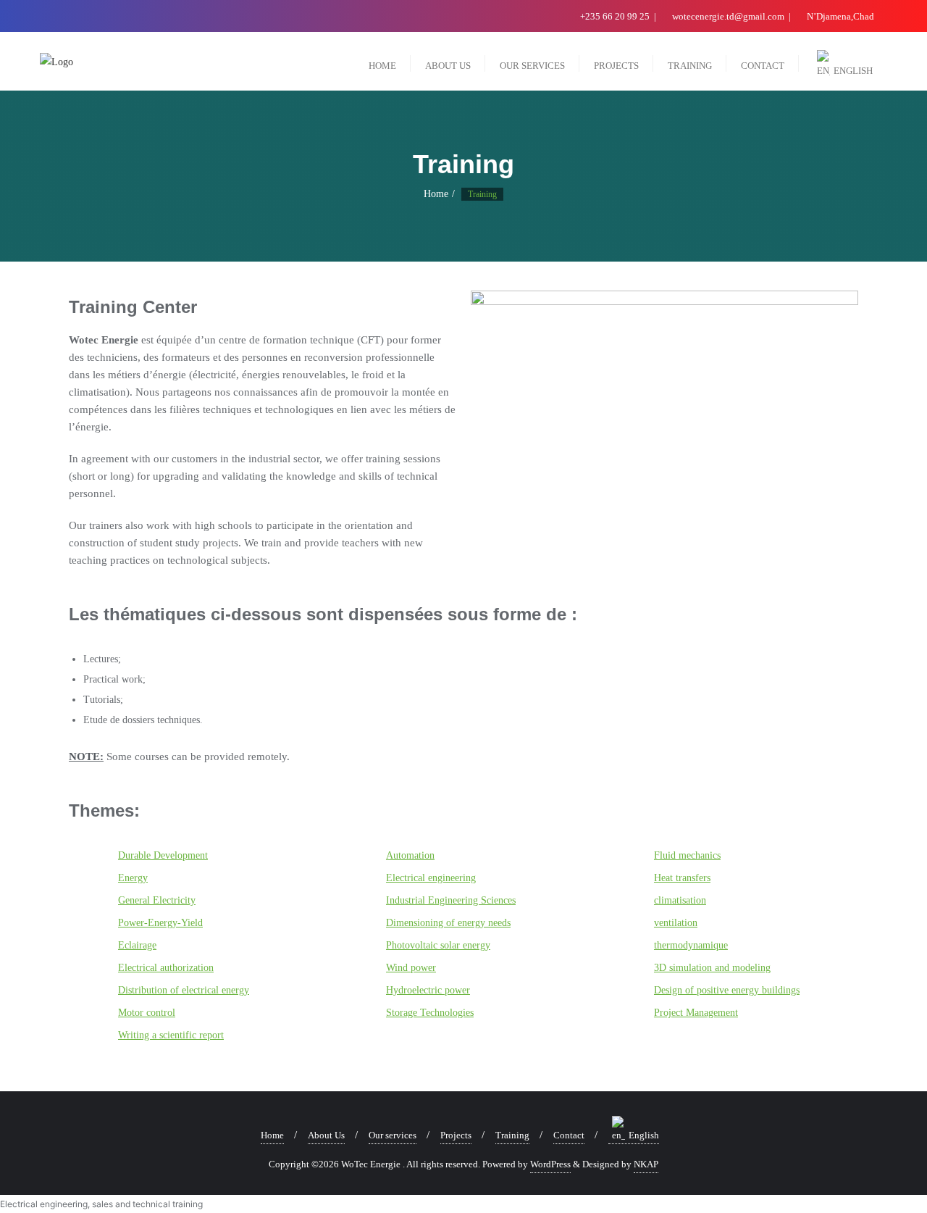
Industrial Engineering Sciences (451, 900)
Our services (392, 1135)
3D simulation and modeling (712, 967)
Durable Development (163, 855)
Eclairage (137, 945)
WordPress (550, 1164)
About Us (326, 1135)
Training (512, 1135)
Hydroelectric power (428, 990)
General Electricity (157, 900)
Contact (568, 1135)
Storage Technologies (430, 1012)
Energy (133, 877)
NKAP (646, 1164)
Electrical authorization (166, 967)
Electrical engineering (431, 877)
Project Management (696, 1012)
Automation (410, 855)
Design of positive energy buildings (727, 990)
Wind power (411, 967)
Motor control (146, 1012)
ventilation (675, 922)
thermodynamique (691, 945)
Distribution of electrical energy (183, 990)
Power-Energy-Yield (160, 922)
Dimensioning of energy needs (448, 922)
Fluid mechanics (687, 855)
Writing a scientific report (171, 1035)
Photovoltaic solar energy (438, 945)
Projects (455, 1135)
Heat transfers (682, 877)
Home (436, 193)
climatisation (680, 900)
